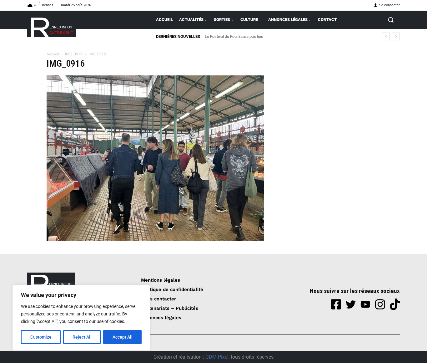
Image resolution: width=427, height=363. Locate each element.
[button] (391, 20)
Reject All (82, 337)
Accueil (53, 54)
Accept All (123, 337)
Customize (41, 337)
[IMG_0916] (155, 239)
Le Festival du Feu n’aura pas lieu (234, 36)
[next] (396, 36)
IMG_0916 (74, 54)
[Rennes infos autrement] (51, 26)
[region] (81, 317)
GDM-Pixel (217, 357)
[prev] (386, 36)
